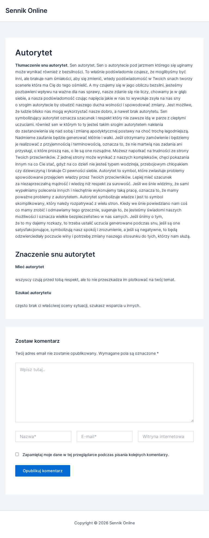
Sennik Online (26, 10)
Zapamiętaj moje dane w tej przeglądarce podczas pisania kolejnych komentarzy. (96, 454)
